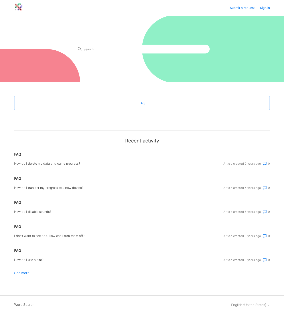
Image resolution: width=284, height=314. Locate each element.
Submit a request (242, 8)
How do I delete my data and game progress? (47, 163)
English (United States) (249, 305)
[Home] (18, 10)
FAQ (17, 154)
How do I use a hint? (28, 260)
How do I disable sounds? (32, 211)
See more (22, 273)
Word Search (24, 304)
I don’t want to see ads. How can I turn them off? (49, 236)
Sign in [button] (265, 8)
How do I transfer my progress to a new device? (48, 188)
